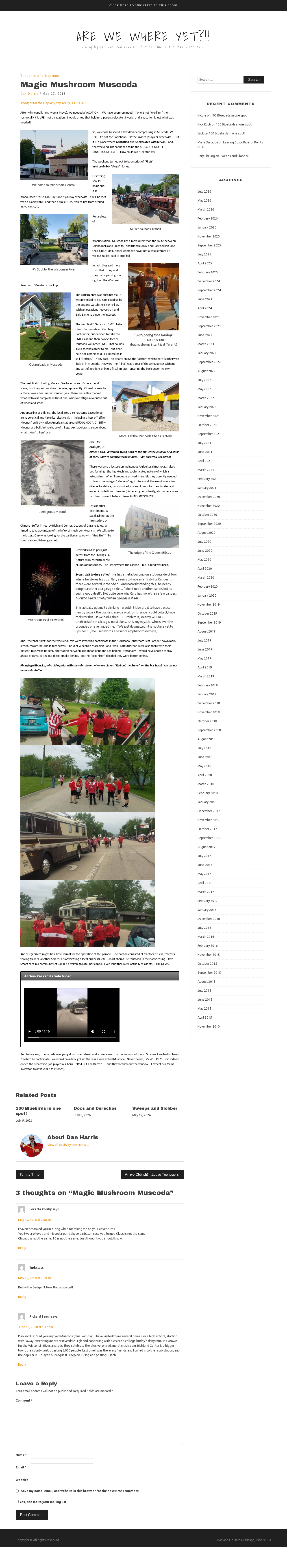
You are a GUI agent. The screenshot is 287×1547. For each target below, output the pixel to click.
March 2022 (206, 398)
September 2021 (209, 434)
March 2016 (206, 936)
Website (22, 1480)
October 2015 (207, 963)
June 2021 (205, 452)
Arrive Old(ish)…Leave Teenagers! (152, 1174)
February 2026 (208, 218)
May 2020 (204, 559)
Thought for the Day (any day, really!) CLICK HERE (54, 103)
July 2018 (204, 748)
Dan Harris (29, 93)
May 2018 (204, 766)
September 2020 (209, 523)
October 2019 (207, 613)
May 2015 (204, 1008)
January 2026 (207, 227)
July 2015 (204, 990)
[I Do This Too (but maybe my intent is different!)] (153, 296)
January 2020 (207, 595)
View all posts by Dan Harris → (68, 1145)
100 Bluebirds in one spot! (229, 115)
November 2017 (209, 820)
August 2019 (206, 631)
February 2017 (208, 901)
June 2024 (205, 299)
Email (21, 1467)
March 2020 (206, 577)
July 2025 (204, 254)
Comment (24, 1400)
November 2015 (209, 954)
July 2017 (204, 856)
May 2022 (204, 389)
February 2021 (208, 479)
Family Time (29, 1174)
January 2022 (207, 407)
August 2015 (206, 981)
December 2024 (209, 281)
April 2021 (205, 461)
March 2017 (206, 892)
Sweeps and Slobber (155, 1108)
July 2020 (204, 541)
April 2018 (205, 775)
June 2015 (205, 999)
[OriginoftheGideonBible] (149, 525)
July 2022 (204, 380)
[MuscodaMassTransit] (145, 199)
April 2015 (205, 1017)
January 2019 (207, 694)
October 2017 (207, 829)
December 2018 (209, 703)
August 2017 (206, 847)
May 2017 (204, 874)
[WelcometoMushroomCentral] (54, 155)
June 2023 (205, 335)
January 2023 (207, 353)
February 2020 (208, 586)
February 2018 (208, 793)
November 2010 (209, 1026)
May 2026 (204, 200)
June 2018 (205, 757)
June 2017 (205, 865)
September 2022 (209, 362)
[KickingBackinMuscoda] (45, 326)
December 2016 (209, 919)
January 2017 (207, 910)
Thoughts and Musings (39, 75)
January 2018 (207, 802)
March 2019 (206, 676)
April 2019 (205, 667)
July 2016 (204, 928)
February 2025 (208, 272)
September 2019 (209, 622)
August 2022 (206, 371)
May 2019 (204, 658)
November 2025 (209, 236)
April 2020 (205, 568)
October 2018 (207, 721)
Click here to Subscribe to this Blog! (143, 5)
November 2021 (209, 416)
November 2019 (209, 604)
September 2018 (209, 730)
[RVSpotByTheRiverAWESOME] (54, 239)
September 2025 (209, 245)
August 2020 (206, 532)
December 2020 (209, 497)
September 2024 (209, 290)
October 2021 (207, 425)
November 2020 (209, 506)
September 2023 (209, 326)
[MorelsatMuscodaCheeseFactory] (145, 406)
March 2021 (206, 470)
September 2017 (209, 838)
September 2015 (209, 972)
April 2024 (205, 308)
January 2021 (207, 488)
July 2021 (204, 443)
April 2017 (205, 883)
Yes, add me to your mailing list (42, 1502)
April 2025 (205, 263)
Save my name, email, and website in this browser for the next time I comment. (80, 1491)
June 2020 (205, 550)
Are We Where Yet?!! (143, 36)
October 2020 (207, 514)
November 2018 (209, 712)
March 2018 (206, 784)
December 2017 (209, 811)
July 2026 (204, 191)
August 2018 (206, 739)
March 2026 (206, 209)
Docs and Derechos (95, 1108)
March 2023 (206, 344)
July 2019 (204, 640)
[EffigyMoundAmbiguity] (52, 473)
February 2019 (208, 685)
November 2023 (209, 317)
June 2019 (205, 649)
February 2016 (208, 945)
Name (21, 1455)
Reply (22, 1248)
